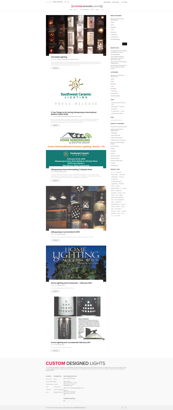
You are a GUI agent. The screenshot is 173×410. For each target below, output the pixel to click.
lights (112, 199)
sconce (122, 213)
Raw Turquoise (118, 208)
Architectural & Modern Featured (119, 126)
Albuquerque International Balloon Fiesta (68, 116)
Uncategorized (114, 37)
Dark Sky (117, 186)
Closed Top (121, 176)
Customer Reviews (85, 9)
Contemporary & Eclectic (116, 181)
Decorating (121, 106)
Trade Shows (63, 171)
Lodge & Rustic (118, 202)
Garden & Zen (118, 190)
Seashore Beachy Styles (116, 160)
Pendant (113, 148)
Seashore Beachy (115, 158)
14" (114, 172)
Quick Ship (113, 151)
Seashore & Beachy (115, 156)
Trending (113, 163)
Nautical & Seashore (115, 204)
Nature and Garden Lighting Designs (117, 143)
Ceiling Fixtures (114, 176)
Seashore (113, 153)
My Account (49, 379)
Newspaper (63, 234)
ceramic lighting (114, 106)
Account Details (50, 381)
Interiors (122, 111)
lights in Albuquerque (119, 199)
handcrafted (114, 192)
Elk (121, 188)
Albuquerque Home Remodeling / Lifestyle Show (71, 169)
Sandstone (124, 211)
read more (55, 68)
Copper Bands (114, 183)
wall (115, 215)
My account (115, 2)
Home (71, 9)
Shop (75, 9)
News (92, 9)
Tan (112, 215)
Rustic (119, 211)
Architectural (122, 174)
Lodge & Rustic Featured (117, 137)
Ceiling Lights (114, 133)
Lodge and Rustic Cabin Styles (118, 140)
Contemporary (114, 179)
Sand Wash (113, 213)
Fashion (59, 59)
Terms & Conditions (59, 389)
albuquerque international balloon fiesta (118, 103)
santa (118, 213)
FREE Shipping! (107, 2)
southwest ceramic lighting (117, 113)
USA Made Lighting (59, 57)
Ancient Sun (118, 172)
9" (111, 172)
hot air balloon (114, 108)
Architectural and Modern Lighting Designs (117, 130)
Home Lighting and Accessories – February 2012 (71, 283)
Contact (56, 384)
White (118, 215)
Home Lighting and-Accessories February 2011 (70, 342)
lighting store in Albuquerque (117, 197)
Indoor (124, 192)
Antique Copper (114, 174)
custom (113, 186)
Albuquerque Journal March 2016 (65, 232)
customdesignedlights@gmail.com (75, 388)
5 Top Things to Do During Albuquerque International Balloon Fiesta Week (73, 113)
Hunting (119, 192)
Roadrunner (113, 211)
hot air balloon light (115, 111)
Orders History (49, 384)
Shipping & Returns (58, 392)
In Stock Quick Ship (115, 135)
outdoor (113, 206)
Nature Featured (115, 146)
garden (112, 190)
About (97, 9)
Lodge (112, 202)
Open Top (123, 204)
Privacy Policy (57, 387)
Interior (64, 59)
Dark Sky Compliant (115, 188)
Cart (47, 387)
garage (124, 188)
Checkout (48, 389)
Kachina (113, 195)
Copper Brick (121, 183)
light (117, 195)
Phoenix (122, 206)
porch (112, 208)
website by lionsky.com (80, 407)
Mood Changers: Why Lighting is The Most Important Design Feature (118, 67)
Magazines (59, 285)
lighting (121, 195)
